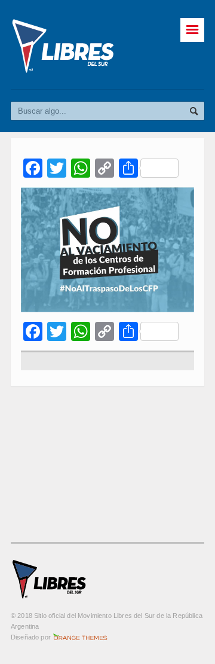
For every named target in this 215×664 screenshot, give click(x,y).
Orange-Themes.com (80, 637)
